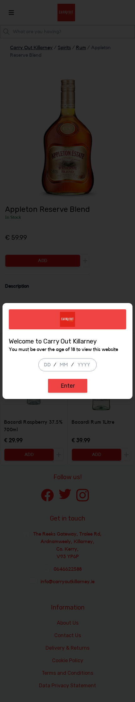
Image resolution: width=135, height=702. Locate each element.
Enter (68, 385)
